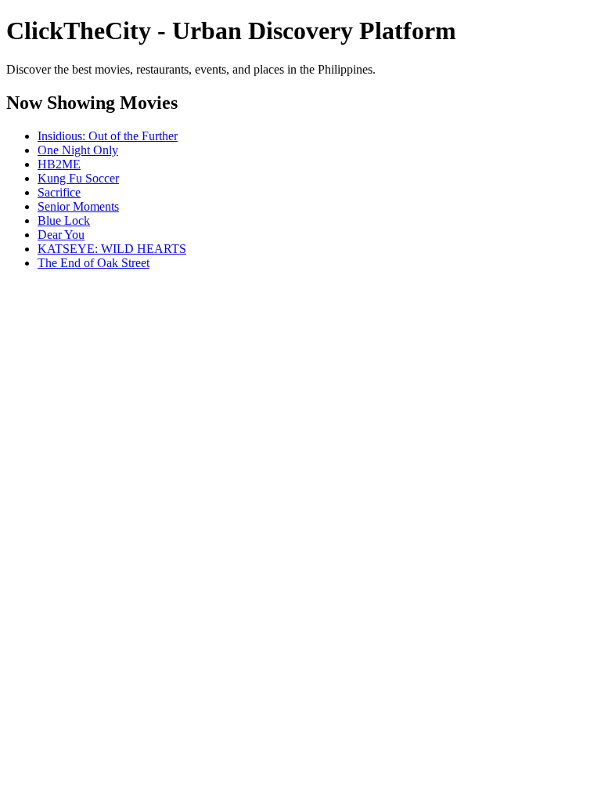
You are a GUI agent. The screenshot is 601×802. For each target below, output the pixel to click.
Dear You (61, 234)
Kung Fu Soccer (78, 178)
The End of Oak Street (93, 262)
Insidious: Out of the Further (108, 136)
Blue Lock (64, 220)
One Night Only (78, 150)
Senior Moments (78, 206)
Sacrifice (59, 192)
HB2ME (59, 164)
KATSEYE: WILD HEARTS (112, 248)
